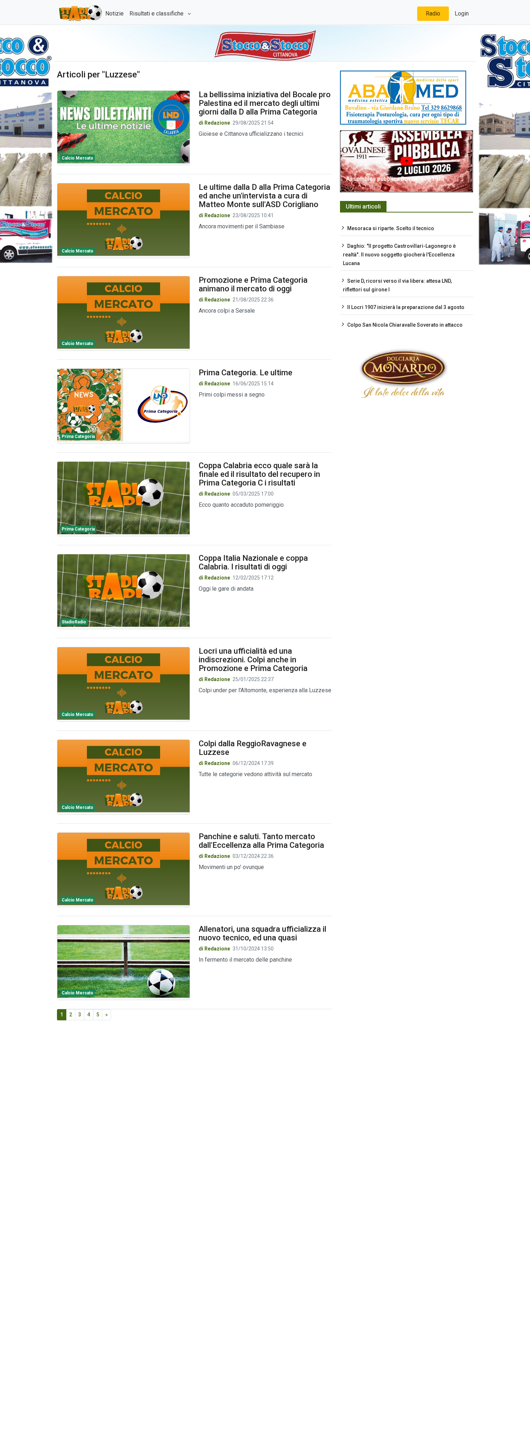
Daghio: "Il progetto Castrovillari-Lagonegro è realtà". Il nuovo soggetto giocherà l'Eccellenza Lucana (399, 254)
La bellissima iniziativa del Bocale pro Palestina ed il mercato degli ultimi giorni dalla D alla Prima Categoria (265, 103)
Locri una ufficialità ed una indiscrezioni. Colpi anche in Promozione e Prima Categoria (253, 659)
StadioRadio (74, 622)
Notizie (114, 13)
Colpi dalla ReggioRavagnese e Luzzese (252, 748)
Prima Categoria (78, 436)
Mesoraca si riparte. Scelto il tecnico (390, 228)
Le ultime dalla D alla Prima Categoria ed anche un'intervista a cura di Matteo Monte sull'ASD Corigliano (264, 196)
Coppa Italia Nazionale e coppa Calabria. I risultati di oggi (253, 562)
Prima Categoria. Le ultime (245, 372)
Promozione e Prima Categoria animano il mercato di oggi (253, 284)
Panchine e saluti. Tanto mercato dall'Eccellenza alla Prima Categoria (261, 841)
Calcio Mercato (77, 158)
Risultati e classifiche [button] (157, 13)
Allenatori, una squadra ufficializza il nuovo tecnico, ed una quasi (262, 933)
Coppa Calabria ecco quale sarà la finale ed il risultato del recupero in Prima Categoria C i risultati (259, 474)
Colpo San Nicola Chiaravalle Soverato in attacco (405, 325)
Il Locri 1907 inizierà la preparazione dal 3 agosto (405, 307)
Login (462, 13)
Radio (433, 13)
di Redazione (214, 123)
